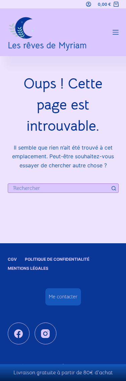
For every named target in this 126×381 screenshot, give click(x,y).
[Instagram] (45, 333)
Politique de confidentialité (57, 259)
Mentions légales (28, 268)
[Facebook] (19, 333)
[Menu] (116, 32)
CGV (12, 259)
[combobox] (59, 188)
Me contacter (63, 296)
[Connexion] (88, 4)
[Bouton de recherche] (114, 188)
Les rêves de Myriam (47, 45)
